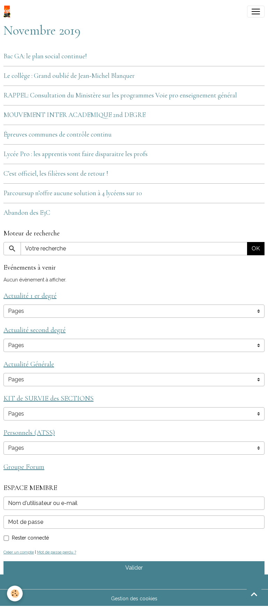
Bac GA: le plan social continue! (45, 56)
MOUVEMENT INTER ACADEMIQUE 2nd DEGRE (74, 115)
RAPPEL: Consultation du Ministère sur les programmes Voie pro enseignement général (120, 95)
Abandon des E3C (26, 212)
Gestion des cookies (134, 598)
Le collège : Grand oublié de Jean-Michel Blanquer (69, 76)
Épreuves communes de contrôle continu (57, 134)
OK (256, 248)
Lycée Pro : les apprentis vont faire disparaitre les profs (75, 154)
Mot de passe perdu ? (56, 552)
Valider (134, 567)
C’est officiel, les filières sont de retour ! (55, 173)
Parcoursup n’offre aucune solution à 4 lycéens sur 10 (72, 193)
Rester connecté (30, 538)
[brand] (8, 11)
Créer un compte (18, 552)
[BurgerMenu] (256, 11)
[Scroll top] (254, 594)
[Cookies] (15, 593)
